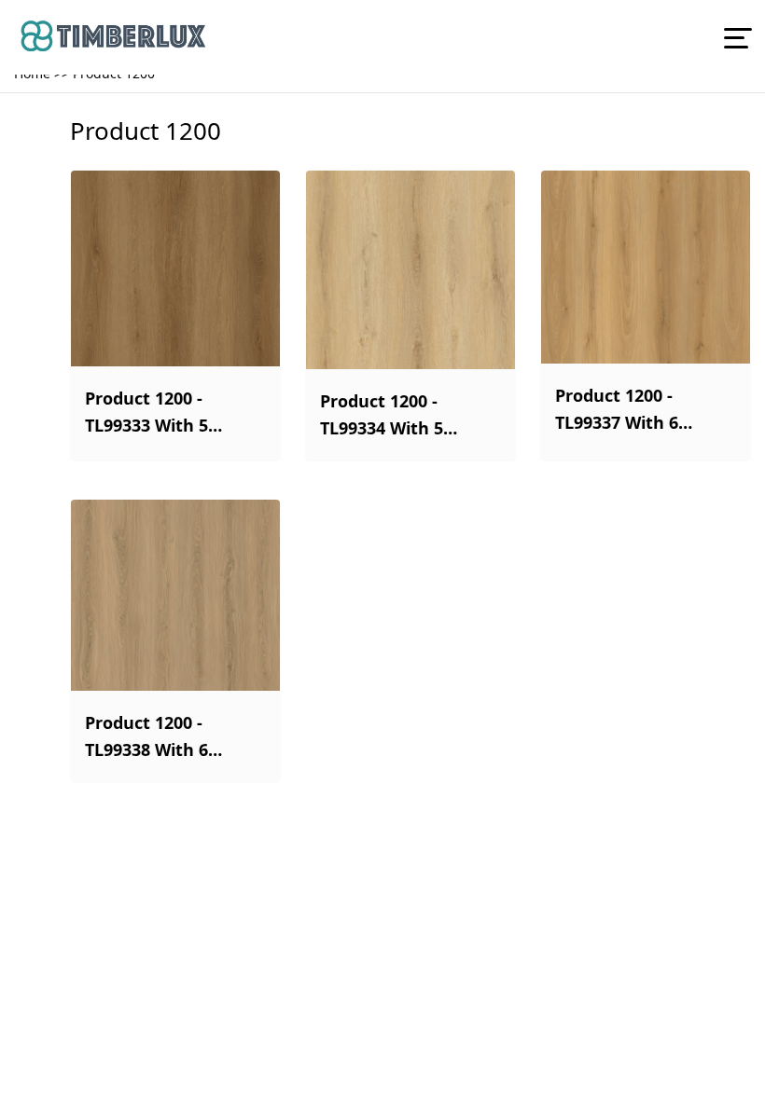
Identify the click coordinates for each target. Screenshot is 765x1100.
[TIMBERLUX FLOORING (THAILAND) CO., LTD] (369, 37)
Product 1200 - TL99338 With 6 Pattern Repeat (149, 737)
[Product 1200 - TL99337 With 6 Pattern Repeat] (645, 267)
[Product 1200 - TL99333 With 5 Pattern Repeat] (175, 268)
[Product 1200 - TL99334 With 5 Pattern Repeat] (410, 270)
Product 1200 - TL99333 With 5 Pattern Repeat (149, 413)
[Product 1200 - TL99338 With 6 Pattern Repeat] (175, 596)
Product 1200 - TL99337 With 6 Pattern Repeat (619, 410)
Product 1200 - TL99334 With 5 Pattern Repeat (384, 416)
